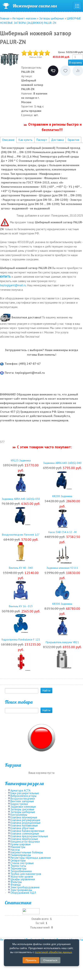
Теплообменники (21, 871)
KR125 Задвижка (21, 460)
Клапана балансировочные (27, 831)
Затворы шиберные (22, 812)
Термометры (18, 868)
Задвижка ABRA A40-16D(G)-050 (21, 499)
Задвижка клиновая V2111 (62, 568)
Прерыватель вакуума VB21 (62, 642)
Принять (31, 960)
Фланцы (15, 884)
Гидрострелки (19, 804)
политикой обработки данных (53, 952)
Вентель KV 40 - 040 (21, 568)
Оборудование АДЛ (23, 892)
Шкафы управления (22, 879)
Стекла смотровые (22, 863)
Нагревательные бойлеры (26, 852)
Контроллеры (18, 814)
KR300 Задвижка (62, 603)
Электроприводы (21, 890)
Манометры (17, 847)
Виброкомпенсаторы (23, 796)
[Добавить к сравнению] (78, 71)
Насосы (15, 849)
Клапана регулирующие (25, 820)
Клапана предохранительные (29, 836)
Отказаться (50, 960)
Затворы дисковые (22, 809)
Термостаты (18, 866)
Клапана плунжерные (23, 817)
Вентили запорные (22, 801)
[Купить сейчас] (53, 71)
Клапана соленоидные (24, 833)
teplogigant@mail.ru (13, 285)
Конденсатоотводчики (25, 841)
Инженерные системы (35, 6)
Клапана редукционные (25, 823)
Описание (8, 140)
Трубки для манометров (25, 874)
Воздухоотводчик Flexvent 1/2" (21, 534)
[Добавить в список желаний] (65, 71)
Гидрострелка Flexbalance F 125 (21, 639)
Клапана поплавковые (24, 825)
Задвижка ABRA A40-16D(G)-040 (62, 463)
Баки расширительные (24, 793)
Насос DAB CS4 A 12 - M (62, 532)
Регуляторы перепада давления (30, 858)
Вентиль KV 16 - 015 (21, 606)
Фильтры (16, 882)
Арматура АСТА (20, 790)
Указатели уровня (21, 876)
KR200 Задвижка (62, 496)
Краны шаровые (20, 844)
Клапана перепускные (24, 839)
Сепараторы (18, 860)
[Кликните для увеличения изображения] (9, 59)
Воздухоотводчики (22, 798)
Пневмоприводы (20, 855)
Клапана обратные (22, 828)
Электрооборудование (25, 887)
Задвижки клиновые (23, 806)
